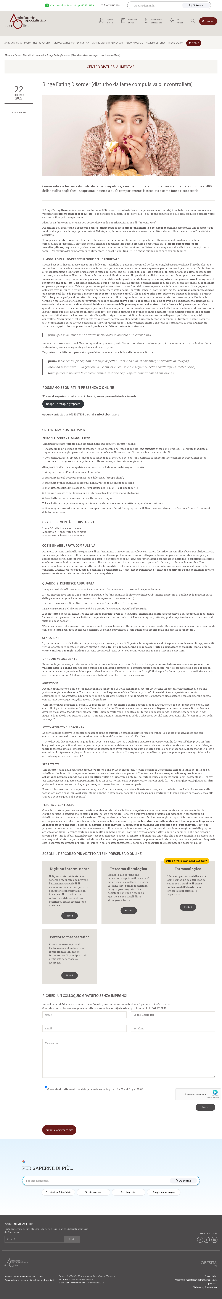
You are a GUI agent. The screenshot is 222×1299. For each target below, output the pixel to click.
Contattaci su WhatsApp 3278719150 (72, 5)
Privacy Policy (211, 1276)
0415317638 (76, 414)
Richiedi (69, 915)
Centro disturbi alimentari (107, 42)
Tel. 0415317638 (110, 5)
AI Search (198, 5)
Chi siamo (208, 21)
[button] (183, 1180)
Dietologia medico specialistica (71, 42)
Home (8, 55)
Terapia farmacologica (164, 1192)
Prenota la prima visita (59, 1129)
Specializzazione (93, 1192)
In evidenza (174, 42)
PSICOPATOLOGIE (134, 42)
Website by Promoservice (205, 1287)
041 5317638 (69, 1279)
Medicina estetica (155, 42)
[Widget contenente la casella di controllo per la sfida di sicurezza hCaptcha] (198, 1094)
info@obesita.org (108, 414)
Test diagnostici (128, 1192)
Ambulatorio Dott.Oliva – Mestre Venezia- (28, 42)
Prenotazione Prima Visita (58, 1192)
